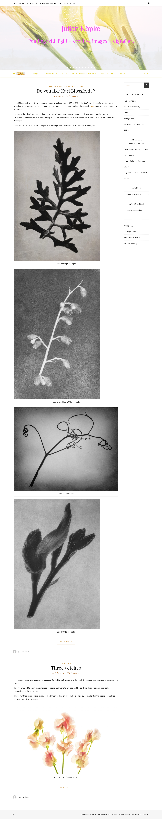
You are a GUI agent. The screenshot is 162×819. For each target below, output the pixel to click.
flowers (68, 86)
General (78, 86)
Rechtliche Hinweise (99, 814)
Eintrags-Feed (130, 231)
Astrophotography (46, 3)
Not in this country (132, 106)
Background (55, 86)
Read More (66, 642)
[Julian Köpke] (20, 73)
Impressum (112, 814)
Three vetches (66, 668)
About (73, 3)
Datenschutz (86, 814)
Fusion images (130, 101)
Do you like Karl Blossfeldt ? (66, 91)
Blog (32, 3)
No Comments (72, 96)
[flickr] (148, 3)
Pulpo (126, 112)
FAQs (15, 3)
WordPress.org (130, 243)
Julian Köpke (81, 29)
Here (93, 106)
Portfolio (63, 3)
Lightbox (66, 663)
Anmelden (128, 225)
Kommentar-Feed (132, 237)
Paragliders (129, 118)
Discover (23, 3)
